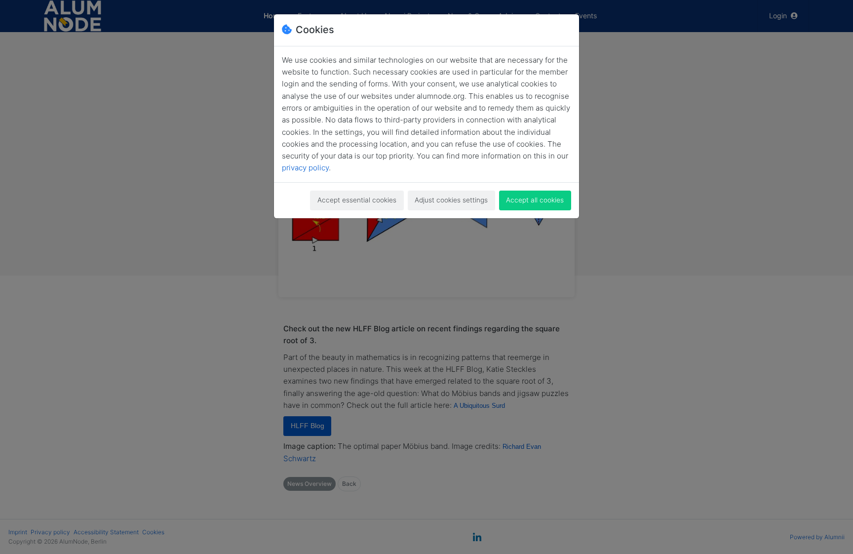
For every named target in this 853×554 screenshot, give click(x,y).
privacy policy (305, 167)
